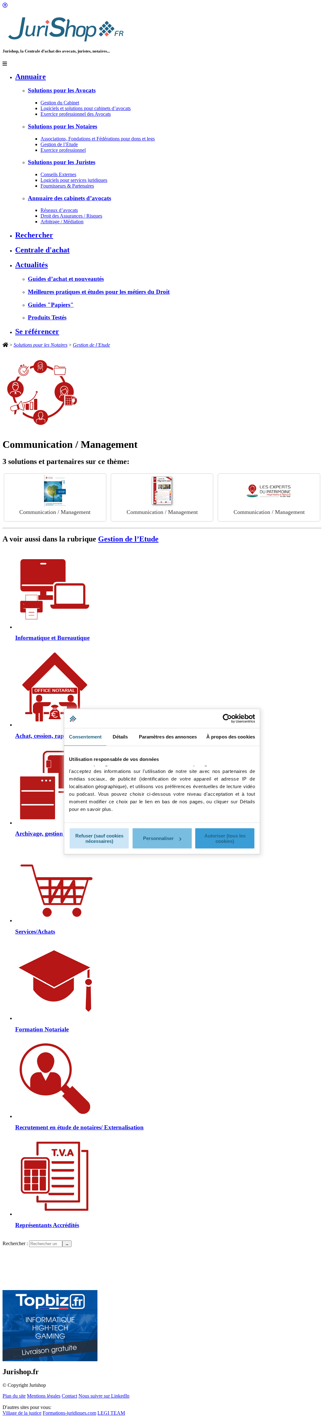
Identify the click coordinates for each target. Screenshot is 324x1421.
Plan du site (14, 1396)
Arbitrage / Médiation (62, 221)
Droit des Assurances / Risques (71, 216)
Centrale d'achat (42, 250)
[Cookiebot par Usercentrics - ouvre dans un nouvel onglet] (227, 718)
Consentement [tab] (85, 736)
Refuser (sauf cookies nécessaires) (99, 838)
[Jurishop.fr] (66, 43)
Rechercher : (15, 1243)
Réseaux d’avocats (59, 210)
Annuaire (30, 76)
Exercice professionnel (63, 150)
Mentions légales (43, 1396)
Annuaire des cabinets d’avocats (69, 198)
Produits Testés (47, 317)
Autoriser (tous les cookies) (225, 838)
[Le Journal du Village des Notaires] (162, 491)
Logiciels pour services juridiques (73, 180)
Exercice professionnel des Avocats (75, 114)
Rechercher (34, 235)
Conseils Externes (58, 174)
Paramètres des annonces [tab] (168, 736)
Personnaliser (158, 838)
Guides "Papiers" (51, 304)
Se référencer (37, 331)
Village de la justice (22, 1413)
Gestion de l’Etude (59, 144)
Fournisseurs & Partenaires (67, 185)
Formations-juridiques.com (69, 1413)
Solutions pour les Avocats (62, 90)
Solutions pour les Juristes (61, 162)
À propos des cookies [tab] (230, 736)
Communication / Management (54, 512)
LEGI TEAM (111, 1413)
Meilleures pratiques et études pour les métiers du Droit (99, 291)
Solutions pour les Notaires (62, 126)
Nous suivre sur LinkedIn (103, 1396)
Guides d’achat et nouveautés (66, 278)
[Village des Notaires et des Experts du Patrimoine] (269, 491)
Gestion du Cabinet (59, 102)
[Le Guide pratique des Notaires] (55, 491)
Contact (69, 1396)
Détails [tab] (120, 736)
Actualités (31, 265)
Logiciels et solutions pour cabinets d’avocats (85, 108)
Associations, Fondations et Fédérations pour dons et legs (97, 138)
